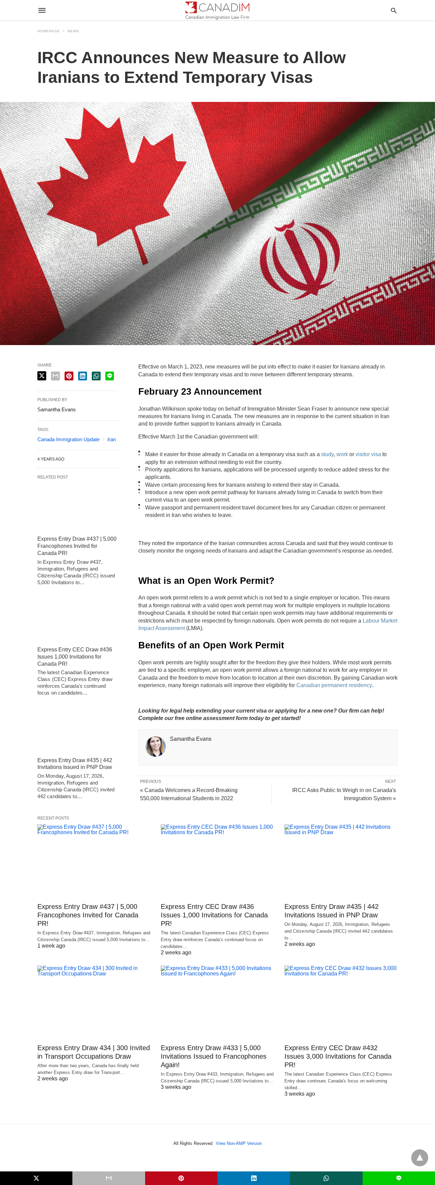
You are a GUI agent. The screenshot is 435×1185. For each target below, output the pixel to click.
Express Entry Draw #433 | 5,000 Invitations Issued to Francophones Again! (213, 1056)
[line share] (109, 376)
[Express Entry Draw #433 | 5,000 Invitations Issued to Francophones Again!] (217, 996)
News (73, 31)
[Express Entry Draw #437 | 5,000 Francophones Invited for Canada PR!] (77, 507)
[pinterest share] (69, 376)
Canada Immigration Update (68, 439)
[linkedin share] (82, 376)
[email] (108, 1178)
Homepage (48, 31)
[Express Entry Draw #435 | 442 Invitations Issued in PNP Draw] (77, 728)
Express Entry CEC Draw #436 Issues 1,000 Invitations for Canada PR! (74, 657)
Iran (111, 439)
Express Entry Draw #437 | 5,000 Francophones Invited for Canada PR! (77, 546)
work (342, 454)
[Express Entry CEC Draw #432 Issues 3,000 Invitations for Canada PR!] (341, 996)
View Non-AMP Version (239, 1143)
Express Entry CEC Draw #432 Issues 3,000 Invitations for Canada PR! (338, 1056)
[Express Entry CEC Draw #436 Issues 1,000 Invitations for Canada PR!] (77, 618)
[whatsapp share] (96, 376)
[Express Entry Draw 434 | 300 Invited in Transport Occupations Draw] (94, 996)
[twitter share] (41, 375)
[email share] (55, 376)
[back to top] (419, 1157)
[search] (394, 10)
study (327, 454)
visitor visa (368, 454)
